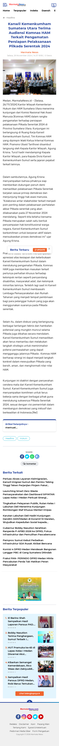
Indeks (34, 10)
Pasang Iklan (43, 724)
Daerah (46, 10)
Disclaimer (24, 724)
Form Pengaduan (40, 731)
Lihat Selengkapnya (28, 693)
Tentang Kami (19, 727)
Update (40, 250)
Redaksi (13, 724)
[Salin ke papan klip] (37, 456)
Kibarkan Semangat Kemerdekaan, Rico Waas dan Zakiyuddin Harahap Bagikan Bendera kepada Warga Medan (21, 665)
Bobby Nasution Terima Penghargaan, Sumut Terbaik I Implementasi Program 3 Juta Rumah (21, 636)
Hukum (23, 438)
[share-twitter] (27, 456)
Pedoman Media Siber (20, 731)
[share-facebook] (22, 456)
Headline (10, 438)
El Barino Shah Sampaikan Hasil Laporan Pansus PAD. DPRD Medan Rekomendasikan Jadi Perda (21, 621)
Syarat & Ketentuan (37, 727)
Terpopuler (20, 10)
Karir (33, 724)
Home (6, 10)
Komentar (31, 464)
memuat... (11, 427)
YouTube (43, 720)
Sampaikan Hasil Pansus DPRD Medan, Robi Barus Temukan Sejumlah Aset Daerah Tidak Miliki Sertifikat (21, 680)
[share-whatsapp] (32, 456)
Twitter (37, 720)
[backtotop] (29, 703)
